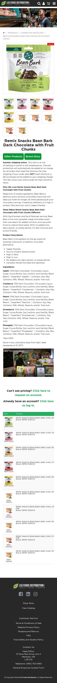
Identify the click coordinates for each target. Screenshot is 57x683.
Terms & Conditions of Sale (28, 623)
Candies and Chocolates (32, 33)
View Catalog (28, 608)
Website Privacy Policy (28, 627)
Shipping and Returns (28, 631)
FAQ (28, 635)
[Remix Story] (28, 362)
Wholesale (13, 33)
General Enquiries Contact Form (28, 668)
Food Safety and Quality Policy (28, 639)
